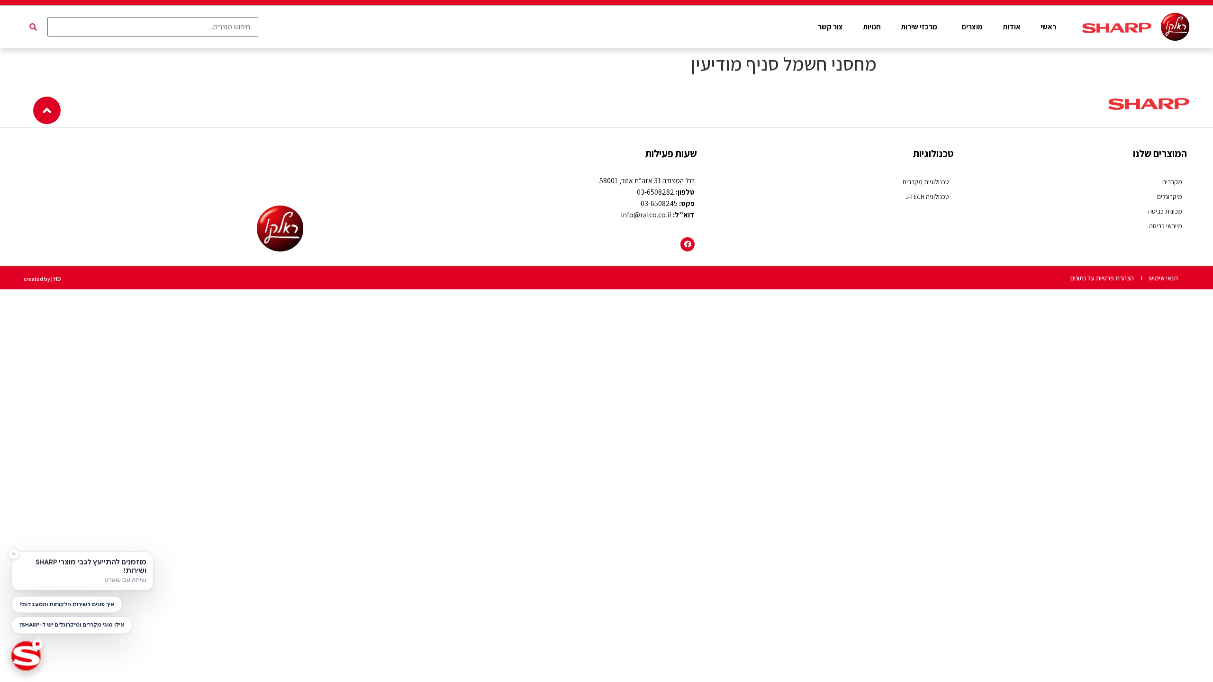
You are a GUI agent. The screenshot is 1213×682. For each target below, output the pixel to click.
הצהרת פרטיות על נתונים (1102, 278)
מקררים (1172, 182)
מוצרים (972, 27)
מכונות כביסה (1165, 211)
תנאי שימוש (1163, 278)
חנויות (872, 27)
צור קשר (830, 27)
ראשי (1048, 27)
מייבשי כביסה (1165, 226)
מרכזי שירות (919, 27)
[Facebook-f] (687, 244)
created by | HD (42, 278)
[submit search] (33, 27)
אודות (1012, 27)
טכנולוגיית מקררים (926, 182)
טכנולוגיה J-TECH (927, 196)
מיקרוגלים (1169, 196)
